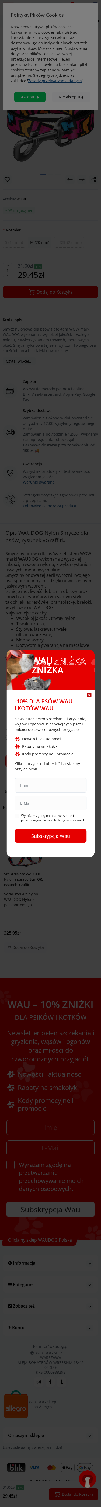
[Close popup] (89, 695)
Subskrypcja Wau (50, 836)
